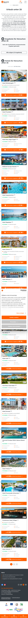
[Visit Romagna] (19, 610)
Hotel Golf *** (6, 358)
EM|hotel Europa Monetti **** (10, 166)
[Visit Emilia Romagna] (10, 610)
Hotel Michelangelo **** (9, 83)
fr (25, 584)
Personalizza (13, 321)
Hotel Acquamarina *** (8, 195)
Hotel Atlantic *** (7, 549)
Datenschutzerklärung (6, 597)
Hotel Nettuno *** (7, 279)
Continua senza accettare (14, 326)
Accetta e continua (14, 317)
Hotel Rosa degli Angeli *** (10, 139)
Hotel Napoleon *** (7, 222)
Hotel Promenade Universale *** (11, 493)
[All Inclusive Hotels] (5, 2)
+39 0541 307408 (7, 593)
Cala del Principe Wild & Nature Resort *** (13, 441)
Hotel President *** (7, 112)
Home (11, 5)
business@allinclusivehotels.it (12, 591)
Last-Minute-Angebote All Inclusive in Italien (12, 575)
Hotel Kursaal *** (7, 411)
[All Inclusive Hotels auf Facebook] (2, 585)
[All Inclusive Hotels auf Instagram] (5, 585)
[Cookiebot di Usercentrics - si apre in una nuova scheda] (20, 290)
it (18, 584)
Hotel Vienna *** (7, 249)
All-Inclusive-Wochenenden (8, 576)
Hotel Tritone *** (7, 468)
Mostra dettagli (20, 313)
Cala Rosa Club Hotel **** (9, 385)
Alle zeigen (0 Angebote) (14, 52)
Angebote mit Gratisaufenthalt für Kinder (12, 578)
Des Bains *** (6, 332)
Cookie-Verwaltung (16, 597)
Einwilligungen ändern (6, 598)
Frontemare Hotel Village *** (10, 520)
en (21, 584)
